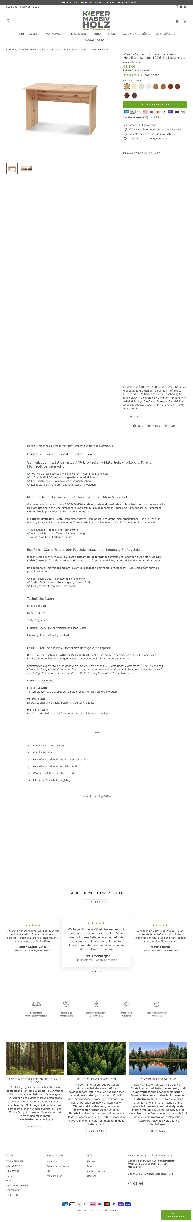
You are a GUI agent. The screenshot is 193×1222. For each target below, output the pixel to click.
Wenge (134, 95)
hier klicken (47, 680)
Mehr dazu (35, 1126)
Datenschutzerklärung (58, 1166)
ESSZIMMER (79, 33)
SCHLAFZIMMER (28, 33)
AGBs (49, 1171)
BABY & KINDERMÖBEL (136, 33)
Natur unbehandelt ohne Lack (134, 87)
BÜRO (97, 33)
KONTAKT (25, 6)
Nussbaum (127, 95)
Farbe (132, 80)
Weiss (141, 87)
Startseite (11, 49)
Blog (89, 1166)
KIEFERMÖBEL (164, 33)
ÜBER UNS (11, 6)
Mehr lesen (134, 417)
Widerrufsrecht (54, 1176)
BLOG (36, 6)
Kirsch (170, 87)
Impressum (52, 1161)
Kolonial (178, 87)
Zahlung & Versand (96, 1171)
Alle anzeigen (96, 902)
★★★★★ (130, 74)
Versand (144, 70)
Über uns (91, 1176)
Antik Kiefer (163, 87)
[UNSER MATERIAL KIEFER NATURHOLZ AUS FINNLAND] (35, 1058)
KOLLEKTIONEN (95, 39)
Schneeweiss (149, 87)
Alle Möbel (23, 49)
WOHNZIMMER (55, 33)
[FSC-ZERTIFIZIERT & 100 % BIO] (158, 1058)
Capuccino (156, 87)
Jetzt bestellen (176, 1214)
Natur (127, 87)
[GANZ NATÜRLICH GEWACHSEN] (96, 1058)
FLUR (112, 33)
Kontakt (91, 1161)
